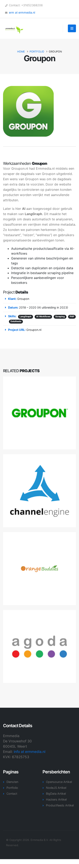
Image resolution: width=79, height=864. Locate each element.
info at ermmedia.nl (29, 751)
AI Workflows (43, 316)
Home (21, 51)
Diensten (12, 782)
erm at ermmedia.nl (22, 12)
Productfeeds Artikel (60, 805)
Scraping (60, 316)
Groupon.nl (33, 329)
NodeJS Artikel (56, 787)
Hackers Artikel (56, 799)
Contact (11, 793)
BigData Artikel (56, 793)
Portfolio (37, 51)
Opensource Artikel (59, 782)
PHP (72, 316)
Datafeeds (16, 321)
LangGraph (25, 316)
